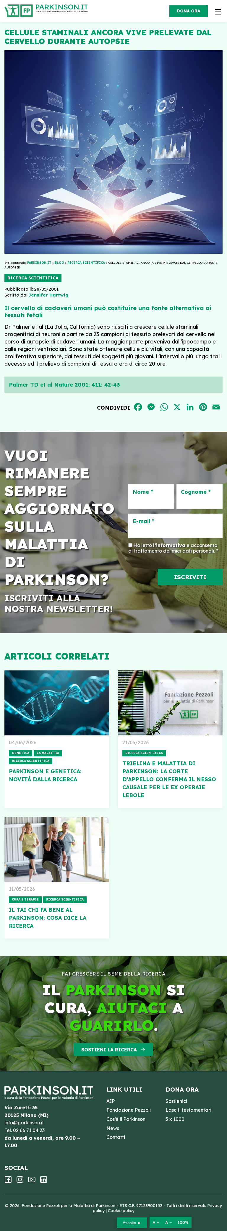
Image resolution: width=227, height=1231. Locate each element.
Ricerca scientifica (33, 278)
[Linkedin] (43, 1181)
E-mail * (143, 521)
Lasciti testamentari (188, 1110)
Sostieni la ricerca (109, 1050)
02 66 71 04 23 (29, 1130)
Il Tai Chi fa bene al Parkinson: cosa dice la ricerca (47, 917)
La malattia (48, 753)
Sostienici (176, 1101)
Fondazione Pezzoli (128, 1110)
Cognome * (196, 492)
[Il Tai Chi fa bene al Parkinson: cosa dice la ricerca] (56, 849)
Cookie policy (121, 1210)
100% (183, 1222)
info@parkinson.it (24, 1123)
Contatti (115, 1137)
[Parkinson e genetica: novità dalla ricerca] (56, 702)
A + (156, 1222)
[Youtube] (31, 1181)
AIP (110, 1101)
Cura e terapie (25, 899)
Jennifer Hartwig (48, 295)
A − (168, 1222)
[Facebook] (8, 1181)
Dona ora (188, 11)
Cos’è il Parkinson (125, 1119)
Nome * (143, 492)
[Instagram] (20, 1181)
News (112, 1128)
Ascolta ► (132, 1222)
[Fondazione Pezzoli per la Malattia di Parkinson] (63, 8)
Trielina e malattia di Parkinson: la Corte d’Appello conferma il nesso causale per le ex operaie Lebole (169, 779)
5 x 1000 (175, 1119)
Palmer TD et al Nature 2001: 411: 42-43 (64, 384)
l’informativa (169, 545)
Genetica (20, 753)
